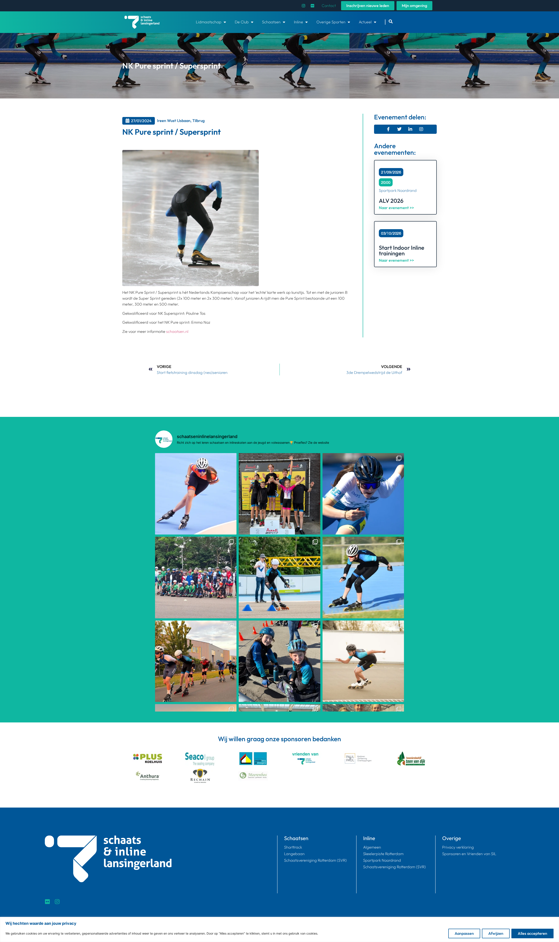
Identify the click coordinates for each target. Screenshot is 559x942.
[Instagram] (303, 6)
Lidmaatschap (208, 21)
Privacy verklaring (458, 847)
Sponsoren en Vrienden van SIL (469, 854)
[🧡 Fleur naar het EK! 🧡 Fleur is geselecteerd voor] (195, 494)
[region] (279, 929)
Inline (298, 21)
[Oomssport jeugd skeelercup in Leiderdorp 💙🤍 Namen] (279, 661)
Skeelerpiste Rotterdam (383, 854)
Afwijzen (495, 933)
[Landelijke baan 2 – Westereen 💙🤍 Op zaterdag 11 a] (363, 661)
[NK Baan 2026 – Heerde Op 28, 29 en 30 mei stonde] (363, 494)
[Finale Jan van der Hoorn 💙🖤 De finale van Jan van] (279, 494)
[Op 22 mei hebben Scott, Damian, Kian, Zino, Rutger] (363, 577)
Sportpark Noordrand (382, 860)
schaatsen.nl (177, 331)
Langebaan (294, 854)
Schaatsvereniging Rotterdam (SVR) (315, 860)
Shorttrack (293, 847)
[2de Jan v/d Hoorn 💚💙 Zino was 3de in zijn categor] (195, 661)
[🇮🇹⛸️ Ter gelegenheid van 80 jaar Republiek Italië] (195, 577)
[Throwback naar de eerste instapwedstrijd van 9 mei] (279, 577)
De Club (242, 21)
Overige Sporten (330, 21)
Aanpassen (464, 933)
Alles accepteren (532, 933)
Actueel (365, 21)
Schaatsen (271, 21)
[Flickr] (312, 6)
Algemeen (372, 847)
